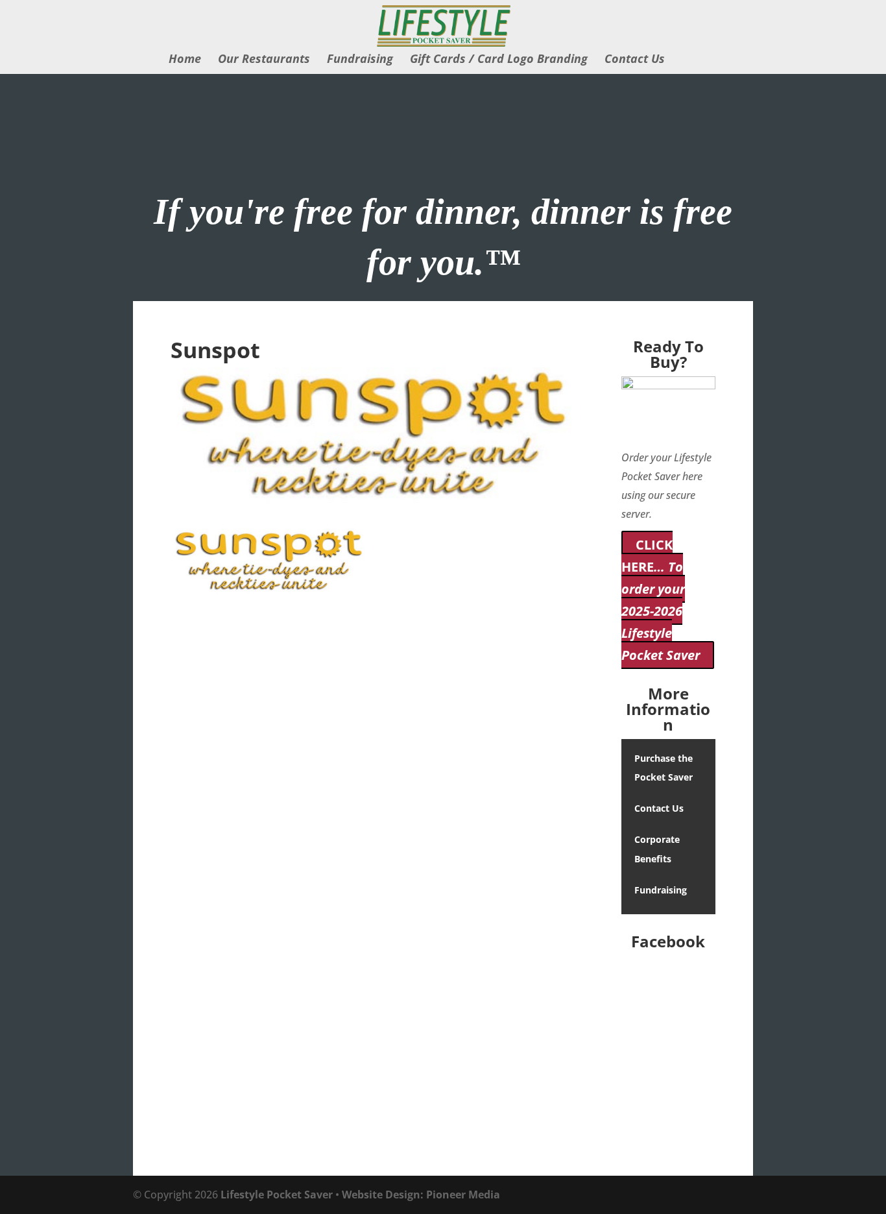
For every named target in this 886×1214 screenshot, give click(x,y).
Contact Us (635, 60)
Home (185, 60)
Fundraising (360, 60)
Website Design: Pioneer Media (421, 1194)
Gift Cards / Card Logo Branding (499, 60)
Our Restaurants (264, 60)
